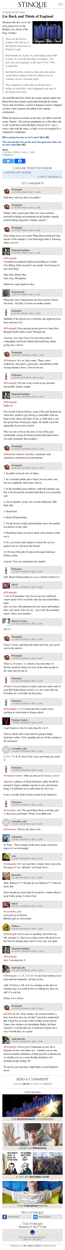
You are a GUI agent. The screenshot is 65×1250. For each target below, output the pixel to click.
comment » (8, 155)
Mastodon (44, 1217)
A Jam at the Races (48, 177)
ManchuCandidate (15, 454)
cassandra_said (13, 810)
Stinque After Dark (13, 12)
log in (25, 1084)
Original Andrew (14, 775)
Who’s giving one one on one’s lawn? (20, 137)
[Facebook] (19, 161)
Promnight (11, 258)
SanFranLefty (13, 1013)
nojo (5, 150)
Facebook (13, 1217)
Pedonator (11, 360)
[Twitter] (8, 161)
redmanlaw (11, 863)
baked (9, 686)
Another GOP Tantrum (18, 172)
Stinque (21, 2)
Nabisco (16, 985)
